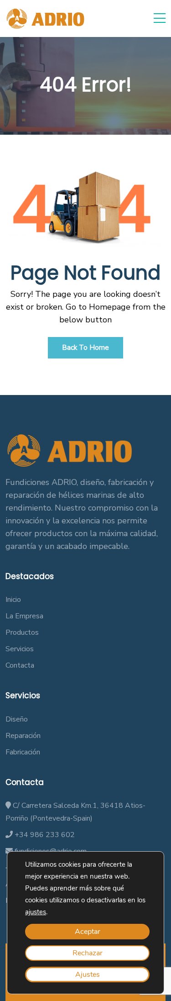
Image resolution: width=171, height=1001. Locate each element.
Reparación (23, 736)
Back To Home (85, 347)
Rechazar (88, 953)
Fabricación (22, 752)
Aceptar (87, 932)
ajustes (35, 912)
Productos (22, 632)
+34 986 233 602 (44, 835)
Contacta (19, 665)
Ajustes (87, 974)
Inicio (13, 600)
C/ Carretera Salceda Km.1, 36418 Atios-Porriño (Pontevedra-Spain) (75, 812)
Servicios (19, 649)
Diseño (16, 719)
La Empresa (24, 616)
